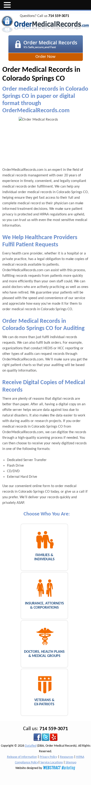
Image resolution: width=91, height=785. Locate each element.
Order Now (45, 57)
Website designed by (29, 768)
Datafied (30, 746)
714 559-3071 (58, 16)
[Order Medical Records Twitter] (45, 737)
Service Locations (51, 762)
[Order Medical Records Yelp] (53, 737)
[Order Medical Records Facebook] (37, 737)
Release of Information (22, 757)
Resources (66, 757)
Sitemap (71, 762)
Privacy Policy (48, 757)
